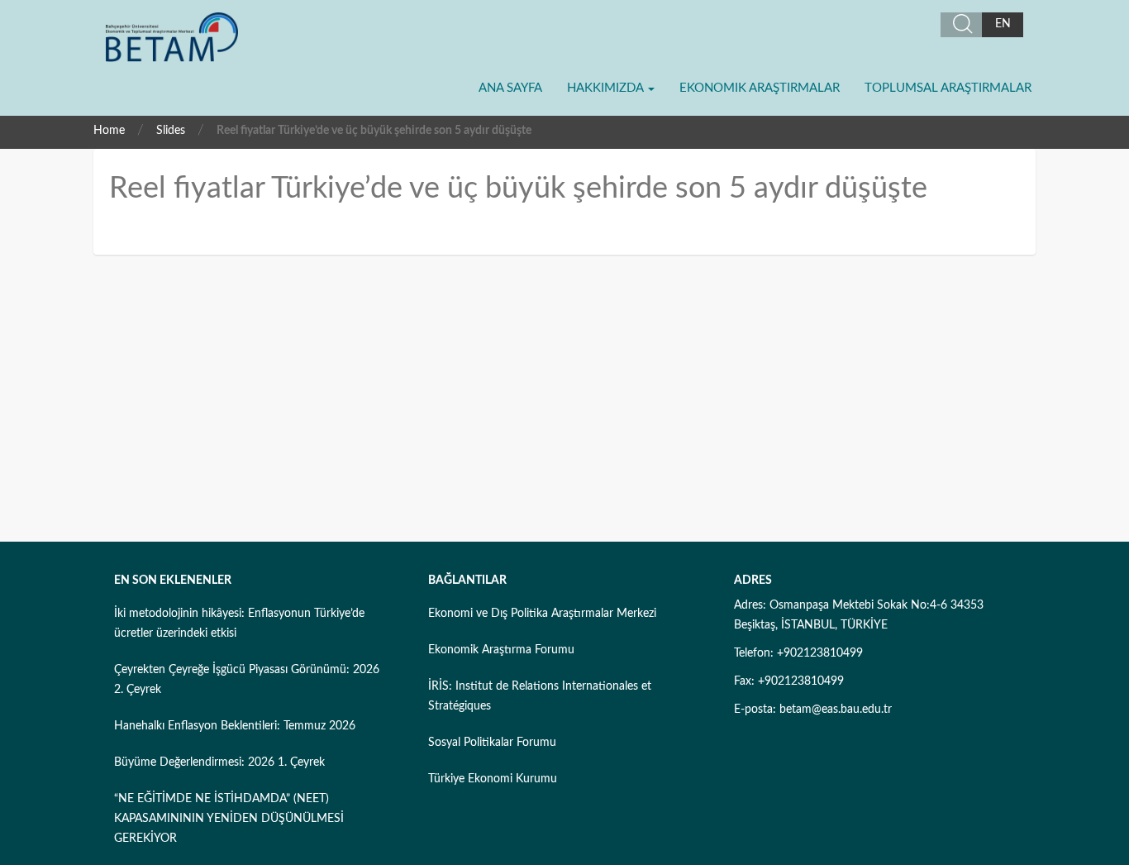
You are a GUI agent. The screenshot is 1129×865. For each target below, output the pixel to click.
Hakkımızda (606, 88)
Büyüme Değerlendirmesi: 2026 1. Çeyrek (219, 762)
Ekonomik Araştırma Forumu (501, 650)
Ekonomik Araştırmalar (759, 88)
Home (109, 130)
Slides (170, 130)
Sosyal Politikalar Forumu (492, 742)
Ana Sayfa (510, 88)
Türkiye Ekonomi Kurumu (492, 779)
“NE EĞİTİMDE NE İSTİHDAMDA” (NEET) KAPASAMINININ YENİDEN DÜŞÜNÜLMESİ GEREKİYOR (229, 818)
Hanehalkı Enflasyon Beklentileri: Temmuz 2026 (234, 726)
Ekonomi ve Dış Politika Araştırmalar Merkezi (542, 613)
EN (1003, 24)
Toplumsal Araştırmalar (948, 88)
